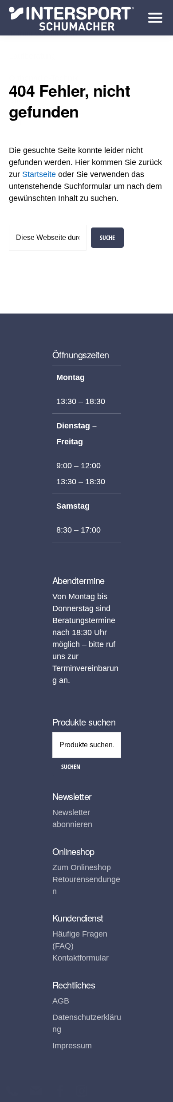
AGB (60, 1000)
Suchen (70, 766)
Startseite (39, 174)
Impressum (72, 1045)
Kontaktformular (80, 957)
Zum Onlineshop (81, 867)
